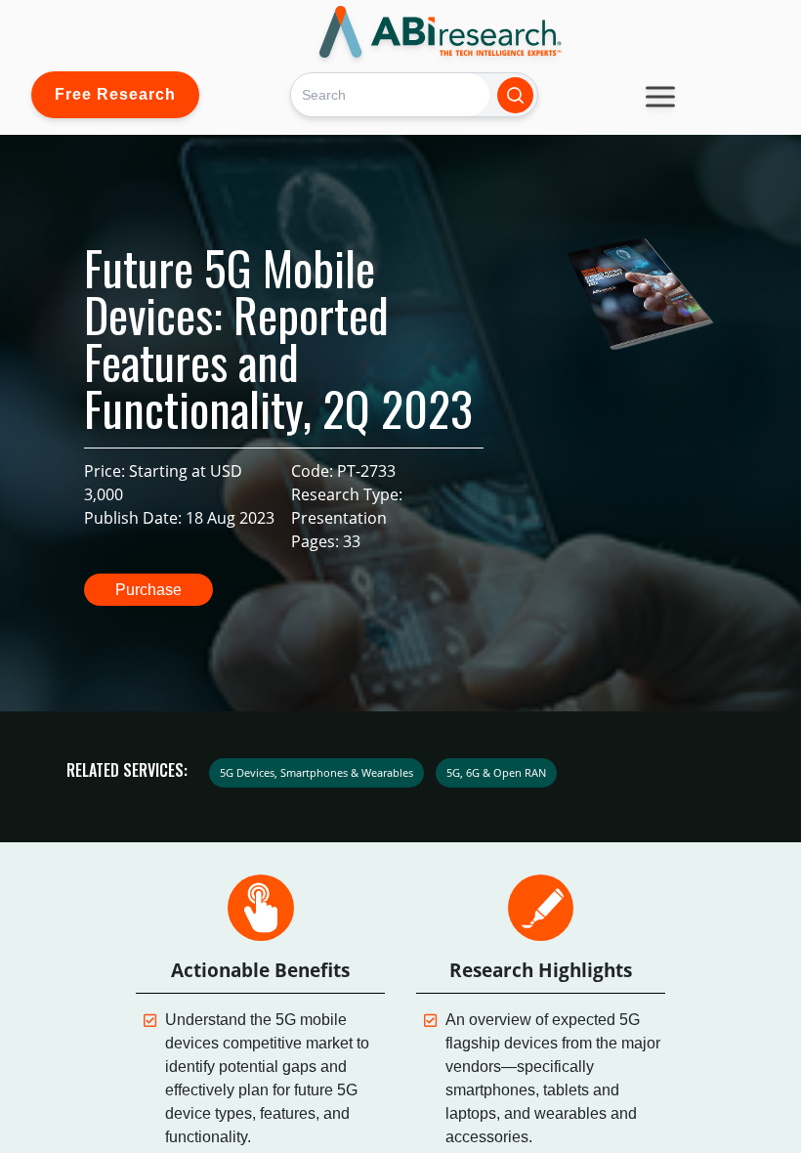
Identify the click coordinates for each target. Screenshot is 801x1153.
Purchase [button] (148, 589)
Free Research (115, 94)
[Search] (515, 95)
